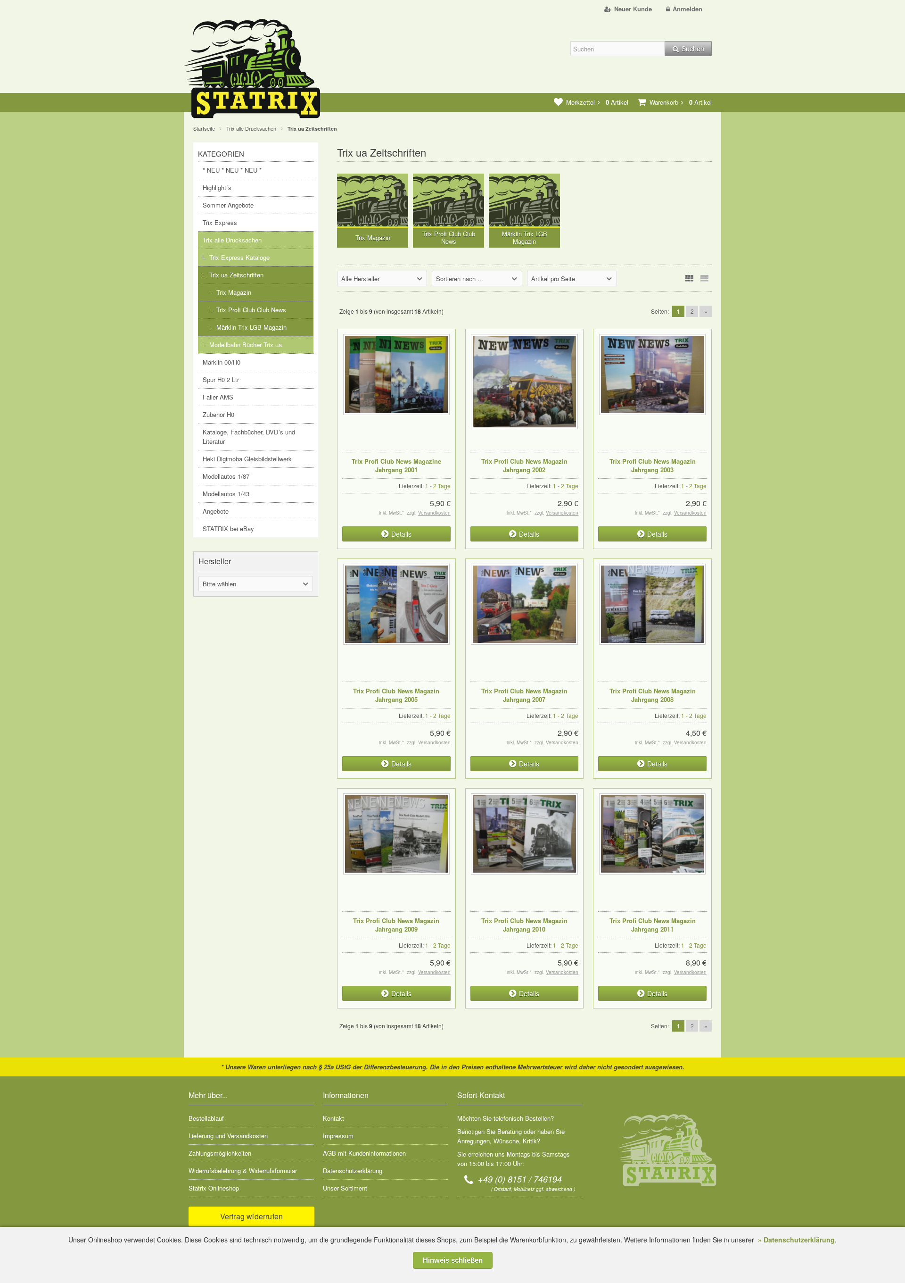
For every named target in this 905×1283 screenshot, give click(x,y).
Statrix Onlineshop (214, 1187)
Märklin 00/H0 (221, 362)
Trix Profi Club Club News (251, 309)
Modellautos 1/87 (226, 476)
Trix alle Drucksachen (232, 239)
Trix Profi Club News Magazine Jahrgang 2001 (396, 465)
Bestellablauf (206, 1118)
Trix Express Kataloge (239, 257)
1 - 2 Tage (438, 486)
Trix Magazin (233, 292)
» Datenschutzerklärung (796, 1239)
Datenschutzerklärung (352, 1170)
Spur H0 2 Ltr (221, 379)
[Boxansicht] (689, 278)
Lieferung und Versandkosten (228, 1135)
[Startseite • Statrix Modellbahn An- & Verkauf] (261, 70)
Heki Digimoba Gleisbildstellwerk (247, 458)
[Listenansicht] (704, 278)
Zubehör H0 (218, 414)
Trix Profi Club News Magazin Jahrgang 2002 (524, 465)
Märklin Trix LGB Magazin (251, 327)
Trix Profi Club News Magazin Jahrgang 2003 (652, 465)
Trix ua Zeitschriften (236, 274)
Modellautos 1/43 (226, 493)
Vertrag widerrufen (251, 1216)
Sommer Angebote (228, 204)
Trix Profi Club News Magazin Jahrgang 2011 (652, 924)
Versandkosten (434, 512)
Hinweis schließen (453, 1260)
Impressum (338, 1135)
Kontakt (333, 1118)
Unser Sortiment (345, 1187)
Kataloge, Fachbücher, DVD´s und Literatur (249, 436)
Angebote (216, 511)
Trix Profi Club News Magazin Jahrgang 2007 (524, 695)
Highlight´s (217, 187)
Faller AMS (218, 396)
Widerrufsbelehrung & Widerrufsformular (243, 1170)
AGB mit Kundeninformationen (364, 1153)
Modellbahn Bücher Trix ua (245, 344)
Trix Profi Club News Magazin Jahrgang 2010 (524, 924)
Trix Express (220, 222)
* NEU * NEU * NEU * (232, 170)
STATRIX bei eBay (228, 528)
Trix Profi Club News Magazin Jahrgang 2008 (652, 695)
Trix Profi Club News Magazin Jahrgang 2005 (396, 695)
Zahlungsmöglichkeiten (220, 1153)
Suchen (688, 48)
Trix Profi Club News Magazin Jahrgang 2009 (396, 924)
